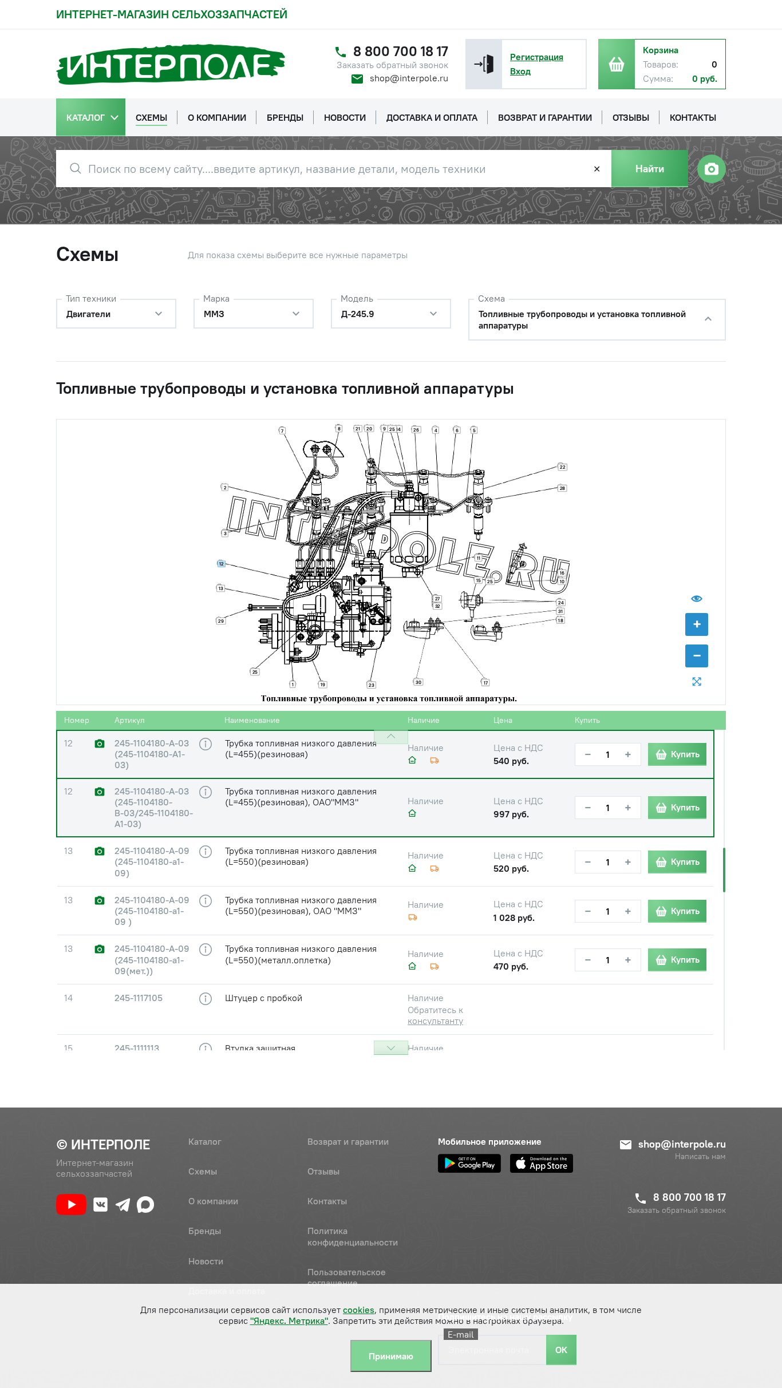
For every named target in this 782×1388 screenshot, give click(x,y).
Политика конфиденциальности (352, 1236)
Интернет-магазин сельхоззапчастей (171, 14)
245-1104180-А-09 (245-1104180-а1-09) (151, 861)
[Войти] (483, 64)
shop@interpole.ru (409, 78)
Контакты (327, 1201)
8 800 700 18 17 (400, 51)
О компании (213, 1201)
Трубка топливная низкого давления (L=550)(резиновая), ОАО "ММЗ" (301, 905)
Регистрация (536, 56)
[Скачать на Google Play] (469, 1163)
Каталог (205, 1141)
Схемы (202, 1171)
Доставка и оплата (226, 1290)
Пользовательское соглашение (346, 1277)
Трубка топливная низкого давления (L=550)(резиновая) (301, 856)
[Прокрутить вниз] (391, 1048)
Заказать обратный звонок (392, 65)
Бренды (204, 1230)
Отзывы (323, 1171)
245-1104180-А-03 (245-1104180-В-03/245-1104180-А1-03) (153, 808)
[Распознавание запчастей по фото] (711, 169)
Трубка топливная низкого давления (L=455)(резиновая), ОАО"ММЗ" (301, 796)
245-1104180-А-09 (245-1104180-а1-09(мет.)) (151, 959)
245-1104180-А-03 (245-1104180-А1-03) (151, 754)
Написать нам (700, 1156)
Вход (520, 71)
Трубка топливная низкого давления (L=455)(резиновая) (301, 748)
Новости (205, 1261)
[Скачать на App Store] (541, 1163)
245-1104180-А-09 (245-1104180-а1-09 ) (151, 911)
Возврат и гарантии (348, 1141)
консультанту (435, 1020)
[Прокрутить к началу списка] (391, 737)
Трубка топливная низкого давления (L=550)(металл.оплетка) (301, 954)
